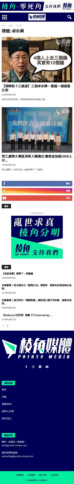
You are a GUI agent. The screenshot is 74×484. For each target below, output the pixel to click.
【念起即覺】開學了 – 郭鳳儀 (17, 273)
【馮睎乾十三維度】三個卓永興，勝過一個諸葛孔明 (36, 87)
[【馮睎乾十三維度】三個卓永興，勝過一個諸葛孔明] (37, 59)
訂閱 (68, 198)
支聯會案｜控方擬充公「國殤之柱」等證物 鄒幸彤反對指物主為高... (37, 286)
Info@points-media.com (14, 445)
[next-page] (7, 325)
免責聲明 (20, 475)
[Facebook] (27, 367)
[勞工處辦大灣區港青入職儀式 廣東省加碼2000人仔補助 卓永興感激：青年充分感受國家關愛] (37, 130)
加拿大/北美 (8, 411)
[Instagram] (33, 367)
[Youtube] (47, 367)
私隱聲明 (31, 475)
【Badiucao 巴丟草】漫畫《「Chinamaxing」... (27, 315)
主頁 (4, 25)
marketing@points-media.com (17, 456)
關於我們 (43, 475)
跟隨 (68, 190)
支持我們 (54, 475)
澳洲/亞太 (7, 418)
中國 (4, 396)
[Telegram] (40, 367)
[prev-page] (3, 325)
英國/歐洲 (7, 404)
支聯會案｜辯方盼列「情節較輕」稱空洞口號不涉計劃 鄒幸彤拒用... (37, 301)
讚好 (68, 183)
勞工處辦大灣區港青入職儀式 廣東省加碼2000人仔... (37, 158)
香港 (4, 389)
